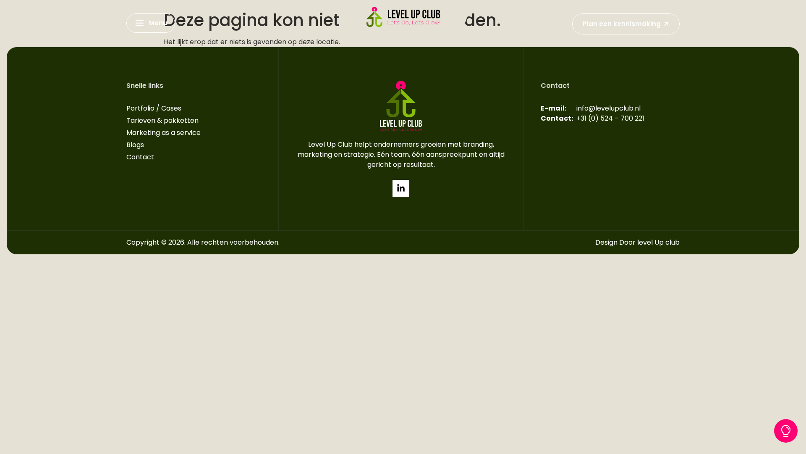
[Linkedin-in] (401, 188)
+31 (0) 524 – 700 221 (610, 118)
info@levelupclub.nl (608, 108)
